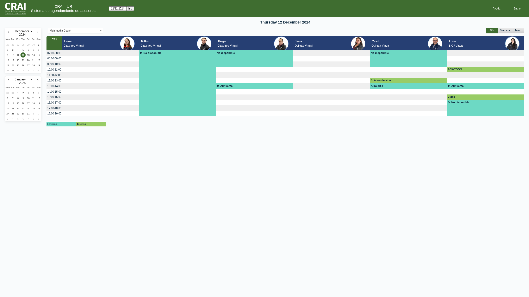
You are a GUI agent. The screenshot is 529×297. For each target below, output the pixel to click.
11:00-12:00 (54, 75)
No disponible (152, 52)
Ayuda (496, 8)
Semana (505, 30)
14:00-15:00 (54, 91)
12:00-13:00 (54, 80)
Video (451, 96)
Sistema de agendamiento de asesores (63, 11)
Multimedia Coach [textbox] (60, 30)
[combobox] (75, 30)
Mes (517, 30)
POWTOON (455, 69)
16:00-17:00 (54, 102)
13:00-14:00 (54, 86)
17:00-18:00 (54, 108)
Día (492, 30)
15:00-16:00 (54, 97)
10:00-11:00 (54, 69)
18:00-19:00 (54, 113)
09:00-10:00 (54, 64)
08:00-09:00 (54, 58)
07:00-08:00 (54, 53)
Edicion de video (381, 80)
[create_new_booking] (100, 53)
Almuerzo (226, 85)
